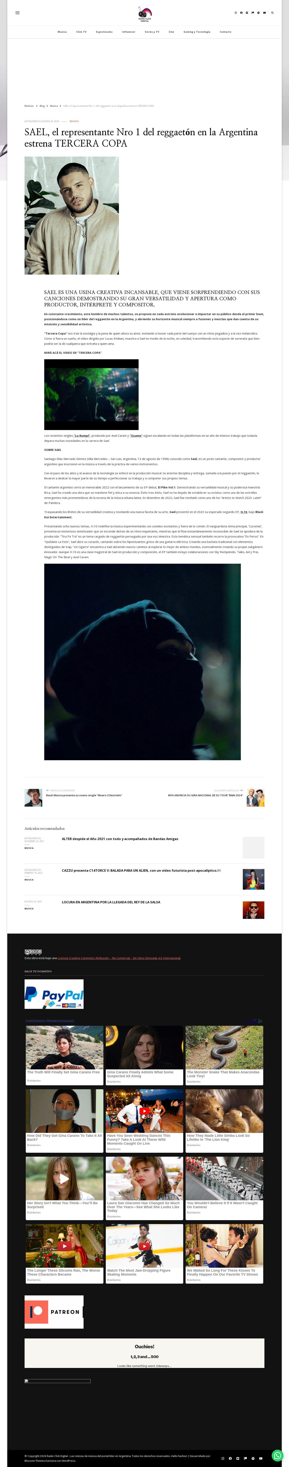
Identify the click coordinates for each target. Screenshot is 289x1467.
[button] (277, 1455)
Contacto (225, 31)
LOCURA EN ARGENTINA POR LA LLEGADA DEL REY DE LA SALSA (111, 902)
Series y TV (152, 31)
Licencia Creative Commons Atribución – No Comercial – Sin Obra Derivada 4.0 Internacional (119, 958)
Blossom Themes (35, 1460)
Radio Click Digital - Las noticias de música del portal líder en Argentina (89, 1456)
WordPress (68, 1460)
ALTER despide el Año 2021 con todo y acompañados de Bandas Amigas (120, 838)
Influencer (128, 31)
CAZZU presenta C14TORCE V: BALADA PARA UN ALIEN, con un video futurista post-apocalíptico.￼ (141, 870)
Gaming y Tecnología (197, 31)
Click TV (81, 31)
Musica (62, 31)
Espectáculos (104, 31)
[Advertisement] (144, 69)
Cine (171, 31)
